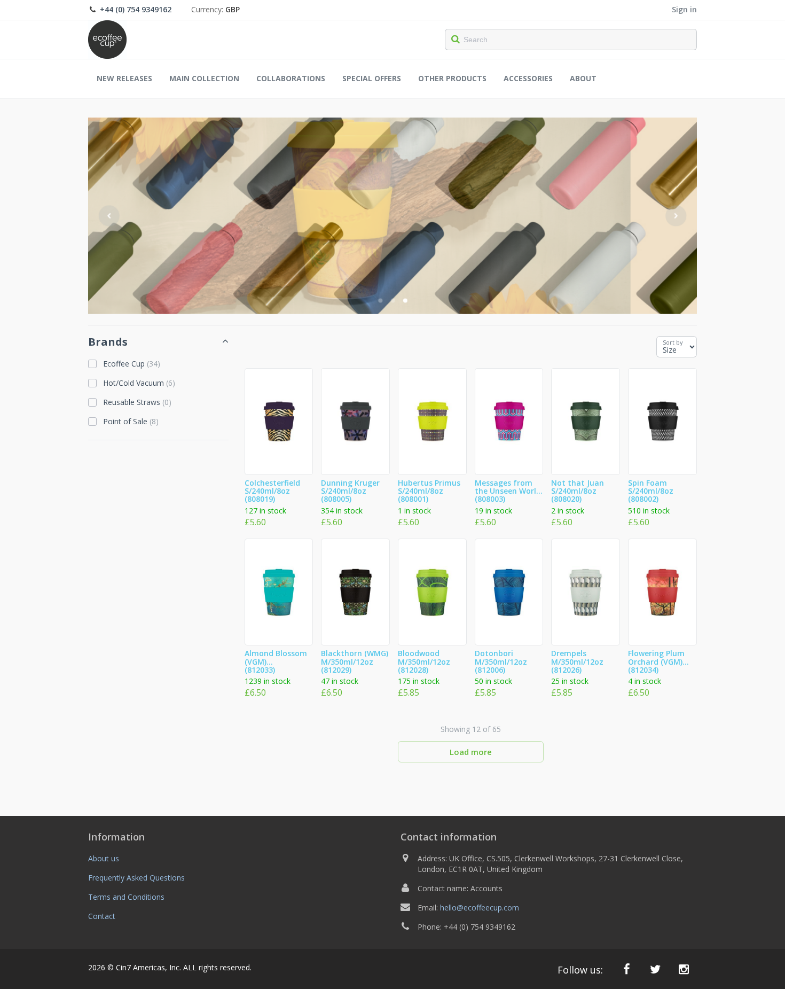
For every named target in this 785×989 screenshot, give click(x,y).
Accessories (528, 78)
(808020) (577, 491)
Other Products (452, 78)
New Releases (124, 78)
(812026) (577, 662)
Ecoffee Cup (131, 364)
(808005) (350, 491)
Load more (471, 751)
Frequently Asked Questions (136, 878)
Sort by (673, 342)
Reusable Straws (137, 402)
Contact (101, 916)
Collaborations (290, 78)
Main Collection (204, 78)
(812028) (424, 662)
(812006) (501, 662)
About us (103, 858)
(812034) (656, 662)
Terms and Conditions (126, 897)
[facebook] (627, 969)
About (583, 78)
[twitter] (655, 969)
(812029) (354, 662)
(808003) (508, 491)
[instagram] (684, 969)
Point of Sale (131, 421)
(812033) (276, 662)
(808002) (650, 491)
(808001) (429, 491)
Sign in (684, 9)
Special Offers (371, 78)
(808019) (272, 491)
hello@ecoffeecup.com (479, 907)
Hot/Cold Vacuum (139, 383)
